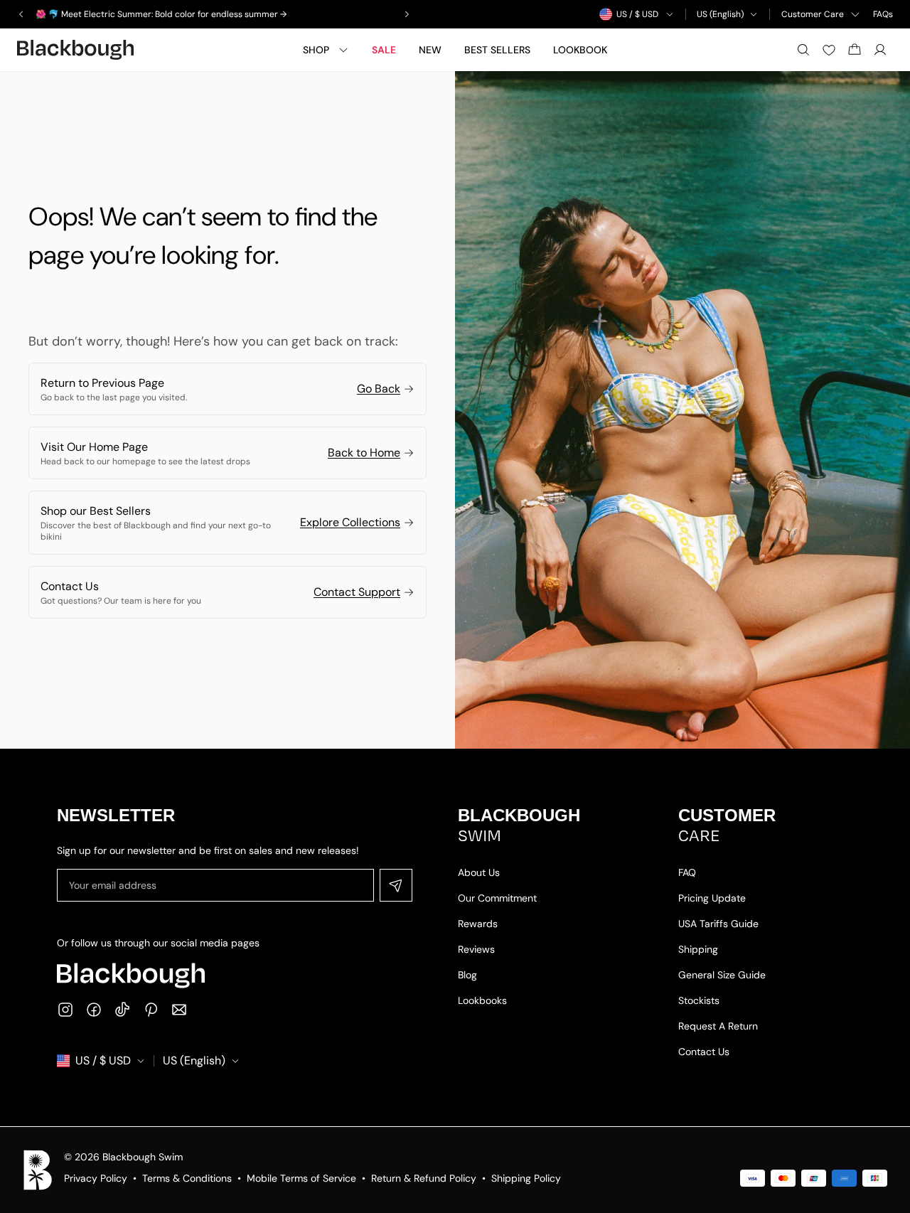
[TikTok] (122, 1009)
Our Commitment (497, 898)
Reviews (476, 949)
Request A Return (718, 1026)
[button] (32, 1120)
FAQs (883, 14)
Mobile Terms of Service (301, 1178)
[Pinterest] (150, 1009)
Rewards (478, 923)
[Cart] (854, 50)
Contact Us (703, 1051)
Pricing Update (712, 898)
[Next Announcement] (406, 14)
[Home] (75, 50)
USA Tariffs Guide (718, 923)
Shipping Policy (526, 1178)
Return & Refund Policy (423, 1178)
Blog (467, 974)
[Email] (179, 1009)
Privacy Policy (95, 1178)
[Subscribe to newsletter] (396, 885)
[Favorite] (829, 50)
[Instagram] (65, 1009)
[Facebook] (93, 1009)
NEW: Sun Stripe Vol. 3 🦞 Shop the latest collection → (143, 14)
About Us (479, 872)
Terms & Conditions (187, 1178)
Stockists (698, 1000)
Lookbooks (482, 1000)
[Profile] (880, 50)
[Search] (803, 50)
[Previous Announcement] (21, 14)
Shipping (698, 949)
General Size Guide (722, 974)
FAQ (687, 872)
